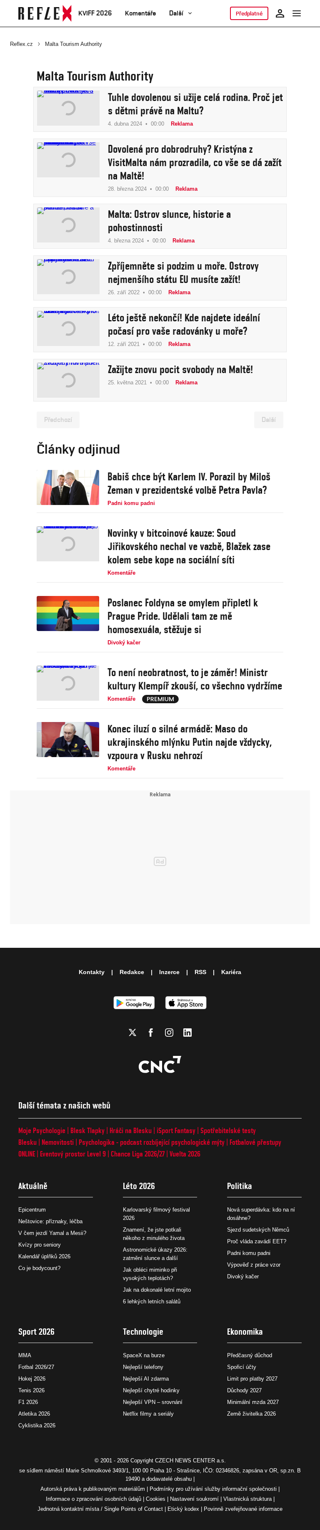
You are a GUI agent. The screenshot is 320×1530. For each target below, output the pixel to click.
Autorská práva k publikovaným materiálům (92, 1489)
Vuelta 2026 (185, 1153)
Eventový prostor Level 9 (73, 1153)
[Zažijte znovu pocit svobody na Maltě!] (68, 380)
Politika (239, 1186)
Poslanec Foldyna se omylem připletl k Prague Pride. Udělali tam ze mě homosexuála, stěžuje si (183, 616)
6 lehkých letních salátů (151, 1301)
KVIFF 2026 (95, 13)
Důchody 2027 (244, 1390)
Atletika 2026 (34, 1414)
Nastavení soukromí (194, 1499)
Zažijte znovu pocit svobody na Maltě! (180, 369)
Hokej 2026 (31, 1379)
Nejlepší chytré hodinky (151, 1390)
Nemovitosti (58, 1142)
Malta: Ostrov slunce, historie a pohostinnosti (169, 221)
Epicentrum (32, 1210)
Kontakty (92, 972)
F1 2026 (28, 1402)
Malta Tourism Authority (73, 44)
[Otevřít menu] (296, 13)
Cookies (155, 1499)
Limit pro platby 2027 (252, 1379)
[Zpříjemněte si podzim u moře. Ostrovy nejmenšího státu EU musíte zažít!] (68, 278)
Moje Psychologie (41, 1130)
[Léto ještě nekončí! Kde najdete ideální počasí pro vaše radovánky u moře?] (68, 329)
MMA (24, 1355)
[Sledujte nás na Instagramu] (169, 1032)
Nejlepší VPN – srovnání (152, 1402)
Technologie (143, 1331)
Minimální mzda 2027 (253, 1402)
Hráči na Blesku (131, 1130)
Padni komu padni (248, 1253)
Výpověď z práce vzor (253, 1265)
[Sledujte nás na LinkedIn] (187, 1032)
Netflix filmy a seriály (148, 1414)
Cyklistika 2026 (36, 1425)
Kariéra (231, 972)
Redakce (132, 972)
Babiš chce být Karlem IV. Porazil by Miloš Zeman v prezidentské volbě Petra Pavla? (189, 483)
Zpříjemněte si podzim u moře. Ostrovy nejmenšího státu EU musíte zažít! (183, 272)
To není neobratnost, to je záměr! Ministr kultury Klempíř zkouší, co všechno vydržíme (195, 679)
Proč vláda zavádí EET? (256, 1241)
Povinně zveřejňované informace (243, 1509)
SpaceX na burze (144, 1355)
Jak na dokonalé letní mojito (157, 1290)
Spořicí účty (241, 1367)
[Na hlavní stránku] (45, 13)
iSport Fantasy (176, 1130)
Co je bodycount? (39, 1268)
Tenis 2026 (31, 1390)
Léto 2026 (139, 1186)
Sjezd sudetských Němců (258, 1230)
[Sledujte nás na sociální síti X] (132, 1032)
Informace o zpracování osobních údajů (93, 1499)
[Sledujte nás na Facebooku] (151, 1032)
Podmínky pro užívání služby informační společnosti (213, 1489)
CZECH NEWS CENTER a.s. (190, 1460)
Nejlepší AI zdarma (146, 1379)
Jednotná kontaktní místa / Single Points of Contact (100, 1509)
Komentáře (140, 13)
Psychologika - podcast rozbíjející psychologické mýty (152, 1142)
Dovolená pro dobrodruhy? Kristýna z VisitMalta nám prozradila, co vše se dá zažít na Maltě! (195, 162)
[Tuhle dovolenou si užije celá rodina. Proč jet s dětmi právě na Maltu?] (68, 109)
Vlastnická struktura (247, 1499)
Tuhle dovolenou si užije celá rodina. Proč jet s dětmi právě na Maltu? (195, 104)
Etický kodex (183, 1509)
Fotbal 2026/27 (36, 1367)
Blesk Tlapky (87, 1130)
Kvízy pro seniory (39, 1245)
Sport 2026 (36, 1331)
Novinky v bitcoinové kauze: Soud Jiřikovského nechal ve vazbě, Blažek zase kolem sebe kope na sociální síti (189, 546)
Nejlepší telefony (143, 1367)
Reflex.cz (21, 44)
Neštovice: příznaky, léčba (50, 1221)
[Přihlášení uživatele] (280, 13)
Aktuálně (33, 1186)
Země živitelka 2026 (251, 1414)
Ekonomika (245, 1331)
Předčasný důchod (249, 1355)
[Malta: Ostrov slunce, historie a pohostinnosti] (68, 226)
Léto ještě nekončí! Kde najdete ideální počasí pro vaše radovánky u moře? (184, 324)
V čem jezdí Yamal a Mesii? (52, 1233)
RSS (200, 972)
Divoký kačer (243, 1276)
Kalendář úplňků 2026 (44, 1256)
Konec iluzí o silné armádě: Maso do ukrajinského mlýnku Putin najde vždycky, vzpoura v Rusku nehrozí (190, 742)
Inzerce (169, 972)
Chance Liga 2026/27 (138, 1153)
